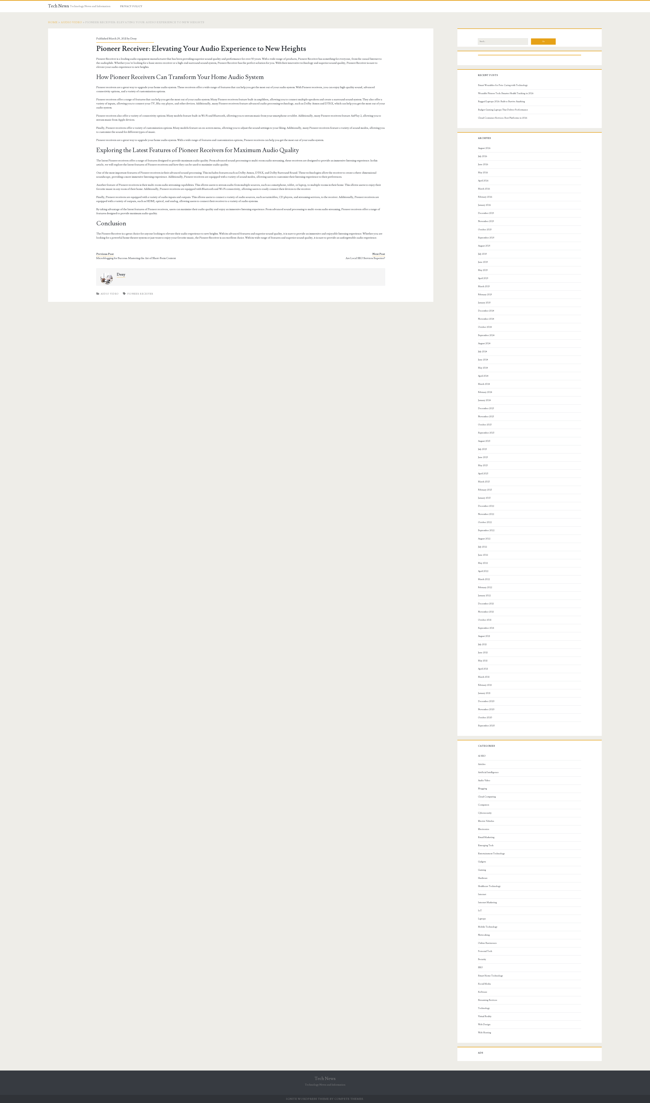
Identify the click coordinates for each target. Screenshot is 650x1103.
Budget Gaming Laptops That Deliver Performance (503, 109)
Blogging (482, 788)
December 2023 (486, 408)
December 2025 (486, 213)
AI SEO (482, 756)
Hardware (483, 878)
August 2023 (484, 441)
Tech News (58, 6)
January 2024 (484, 400)
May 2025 (483, 270)
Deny (133, 38)
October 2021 (484, 620)
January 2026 (484, 205)
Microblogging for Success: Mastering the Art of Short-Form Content (136, 258)
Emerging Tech (485, 845)
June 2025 (483, 262)
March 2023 (484, 481)
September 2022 (486, 530)
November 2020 (486, 709)
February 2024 (485, 392)
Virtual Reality (484, 1016)
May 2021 (483, 660)
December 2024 (486, 310)
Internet (482, 894)
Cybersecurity (485, 813)
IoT (480, 910)
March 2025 (484, 286)
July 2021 (482, 644)
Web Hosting (484, 1032)
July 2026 (482, 156)
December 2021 (486, 603)
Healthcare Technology (489, 886)
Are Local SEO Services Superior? (365, 258)
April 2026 (483, 180)
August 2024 (484, 343)
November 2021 (486, 611)
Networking (484, 935)
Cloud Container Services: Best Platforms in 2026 (502, 118)
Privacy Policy (131, 6)
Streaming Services (487, 1000)
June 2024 (483, 359)
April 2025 (483, 278)
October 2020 (485, 717)
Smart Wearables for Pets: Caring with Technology (503, 85)
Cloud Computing (487, 796)
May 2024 (483, 367)
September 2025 (486, 237)
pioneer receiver (140, 294)
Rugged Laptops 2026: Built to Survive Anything (501, 101)
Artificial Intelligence (488, 772)
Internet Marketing (487, 902)
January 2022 (484, 595)
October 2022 (485, 522)
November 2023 (486, 416)
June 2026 (483, 164)
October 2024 (485, 327)
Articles (481, 764)
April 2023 (483, 473)
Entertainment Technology (491, 853)
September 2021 (486, 628)
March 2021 (484, 677)
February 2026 (485, 197)
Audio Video (71, 22)
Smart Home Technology (490, 975)
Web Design (484, 1024)
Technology (484, 1008)
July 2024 (482, 351)
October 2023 (485, 424)
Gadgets (482, 861)
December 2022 (486, 506)
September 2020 (486, 725)
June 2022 (483, 555)
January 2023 (484, 498)
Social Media (484, 984)
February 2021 (485, 685)
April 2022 (483, 571)
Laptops (482, 918)
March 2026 (484, 188)
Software (482, 992)
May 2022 (483, 563)
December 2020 (486, 701)
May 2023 (483, 465)
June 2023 (483, 457)
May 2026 (483, 172)
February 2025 (485, 294)
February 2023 (485, 489)
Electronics (483, 829)
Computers (483, 805)
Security (482, 959)
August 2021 (484, 636)
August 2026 (484, 148)
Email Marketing (486, 837)
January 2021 (484, 693)
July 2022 (482, 546)
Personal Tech (485, 951)
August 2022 (484, 538)
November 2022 (486, 514)
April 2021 (483, 668)
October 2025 (485, 229)
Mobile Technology (487, 927)
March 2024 (484, 384)
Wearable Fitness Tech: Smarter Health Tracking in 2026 (506, 93)
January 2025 (484, 302)
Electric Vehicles (486, 821)
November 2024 (486, 319)
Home (53, 22)
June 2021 (483, 652)
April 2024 (483, 376)
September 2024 (486, 335)
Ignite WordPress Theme (307, 1099)
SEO (480, 967)
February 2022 (485, 587)
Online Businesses (487, 943)
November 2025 (486, 221)
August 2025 (484, 245)
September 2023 (486, 432)
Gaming (482, 870)
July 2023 (482, 449)
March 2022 (484, 579)
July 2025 (482, 254)
